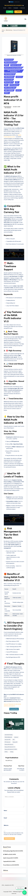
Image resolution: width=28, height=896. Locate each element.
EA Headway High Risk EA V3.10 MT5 (13, 851)
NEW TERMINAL (9, 90)
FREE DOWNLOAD (10, 74)
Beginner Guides (16, 65)
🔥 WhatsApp (10, 11)
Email (6, 818)
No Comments (8, 107)
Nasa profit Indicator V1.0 (10, 746)
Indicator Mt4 (9, 79)
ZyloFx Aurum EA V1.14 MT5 (10, 858)
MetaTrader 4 (9, 82)
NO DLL (18, 90)
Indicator (19, 76)
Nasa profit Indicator (9, 744)
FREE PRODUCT (9, 76)
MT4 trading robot (10, 87)
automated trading (8, 734)
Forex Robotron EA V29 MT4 (11, 865)
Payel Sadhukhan (11, 758)
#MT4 (6, 65)
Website (6, 825)
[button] (8, 760)
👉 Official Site (18, 11)
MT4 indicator (7, 742)
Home (3, 30)
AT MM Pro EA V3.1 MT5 (9, 854)
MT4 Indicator (14, 85)
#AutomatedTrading (11, 62)
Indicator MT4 (7, 739)
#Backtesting (9, 30)
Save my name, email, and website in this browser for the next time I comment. (13, 833)
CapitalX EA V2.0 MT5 (9, 861)
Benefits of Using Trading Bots (13, 67)
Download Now (14, 709)
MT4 (17, 82)
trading (11, 751)
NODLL (7, 93)
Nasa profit (15, 742)
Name (6, 810)
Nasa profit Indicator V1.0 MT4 (11, 749)
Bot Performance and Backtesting (14, 71)
